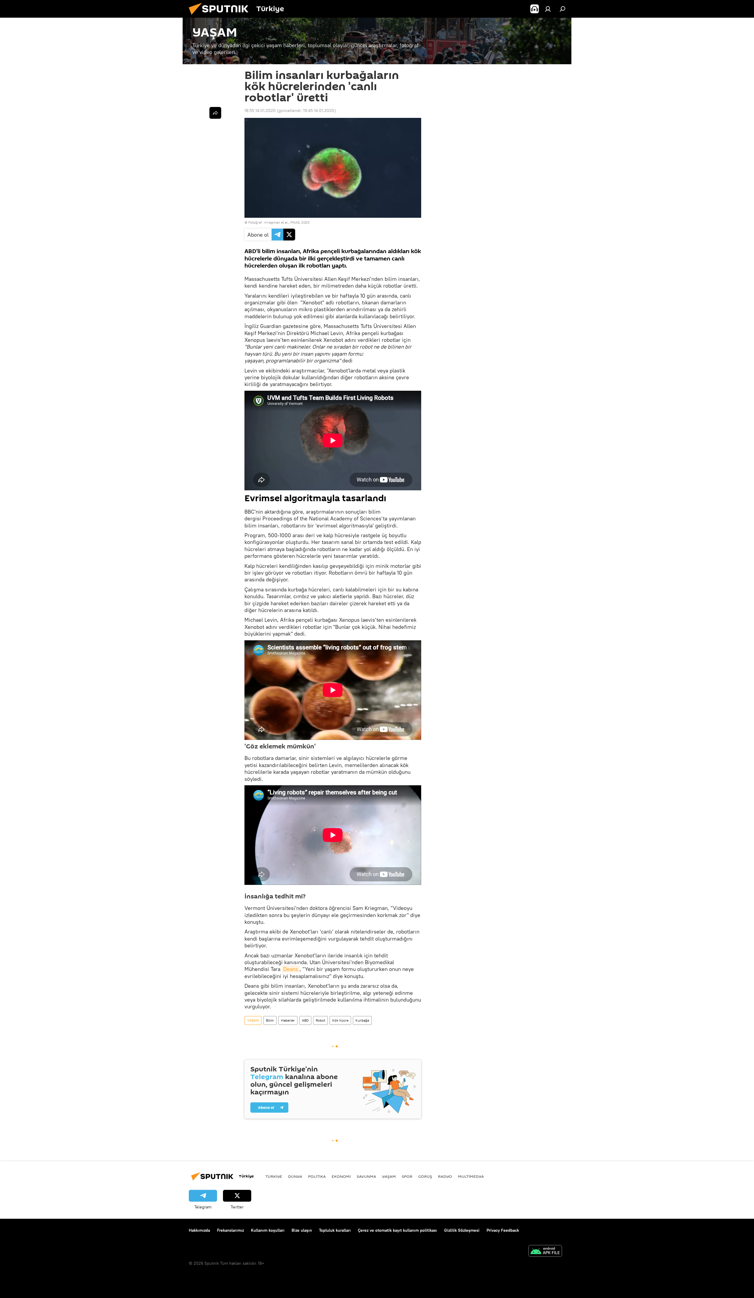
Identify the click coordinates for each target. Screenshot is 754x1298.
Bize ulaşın (302, 1230)
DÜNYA (295, 1176)
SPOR (407, 1176)
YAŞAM (253, 1020)
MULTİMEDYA (471, 1176)
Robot (320, 1020)
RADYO (445, 1176)
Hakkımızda (199, 1230)
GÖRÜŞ (425, 1176)
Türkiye (273, 1176)
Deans (290, 969)
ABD (305, 1020)
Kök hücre (340, 1020)
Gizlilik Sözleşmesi (461, 1230)
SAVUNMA (366, 1176)
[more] (215, 113)
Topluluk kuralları (335, 1230)
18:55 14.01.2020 (260, 110)
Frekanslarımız (230, 1230)
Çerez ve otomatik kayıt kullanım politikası (397, 1230)
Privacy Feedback (503, 1230)
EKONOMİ (341, 1176)
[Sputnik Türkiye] (221, 16)
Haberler (288, 1020)
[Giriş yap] (548, 9)
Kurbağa (362, 1020)
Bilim (270, 1020)
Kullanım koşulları (268, 1230)
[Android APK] (545, 1251)
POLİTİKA (317, 1176)
